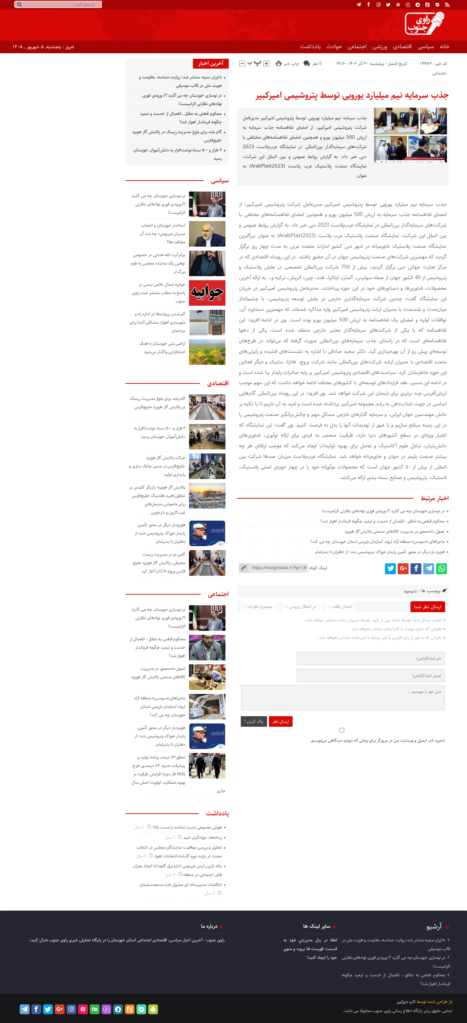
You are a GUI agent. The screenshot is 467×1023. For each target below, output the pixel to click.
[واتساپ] (441, 568)
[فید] (447, 4)
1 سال (140, 827)
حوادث (334, 46)
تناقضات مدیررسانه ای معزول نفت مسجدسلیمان (180, 884)
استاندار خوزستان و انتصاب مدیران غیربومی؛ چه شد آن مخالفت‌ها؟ (162, 234)
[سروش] (417, 4)
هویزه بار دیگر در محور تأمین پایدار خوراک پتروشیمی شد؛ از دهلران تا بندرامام (380, 551)
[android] (153, 1009)
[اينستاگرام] (378, 4)
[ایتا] (427, 4)
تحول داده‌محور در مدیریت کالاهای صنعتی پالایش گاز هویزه (395, 531)
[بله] (437, 4)
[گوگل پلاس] (403, 568)
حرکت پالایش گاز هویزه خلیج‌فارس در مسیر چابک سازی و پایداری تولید (157, 466)
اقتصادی (402, 46)
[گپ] (408, 4)
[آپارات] (398, 4)
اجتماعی (357, 46)
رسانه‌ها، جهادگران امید (202, 837)
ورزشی (380, 46)
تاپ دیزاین (406, 1001)
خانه (444, 46)
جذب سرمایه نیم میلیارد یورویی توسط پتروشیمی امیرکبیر (352, 95)
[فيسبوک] (368, 4)
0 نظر (317, 63)
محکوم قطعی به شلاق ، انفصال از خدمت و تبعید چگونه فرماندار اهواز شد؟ (382, 521)
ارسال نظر (281, 721)
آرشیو (434, 926)
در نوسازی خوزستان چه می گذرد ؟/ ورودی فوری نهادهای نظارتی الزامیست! (383, 510)
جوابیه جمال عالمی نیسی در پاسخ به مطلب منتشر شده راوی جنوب (158, 293)
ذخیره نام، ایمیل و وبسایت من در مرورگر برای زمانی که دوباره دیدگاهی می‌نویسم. (377, 740)
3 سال (141, 856)
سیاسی (426, 46)
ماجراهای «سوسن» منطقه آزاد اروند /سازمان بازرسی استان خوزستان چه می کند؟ (377, 541)
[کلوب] (95, 1009)
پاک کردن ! (253, 721)
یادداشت (310, 46)
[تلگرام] (358, 4)
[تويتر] (388, 4)
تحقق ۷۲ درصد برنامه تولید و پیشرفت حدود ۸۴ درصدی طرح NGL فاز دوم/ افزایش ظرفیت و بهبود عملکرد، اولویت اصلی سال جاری (178, 774)
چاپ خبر (291, 63)
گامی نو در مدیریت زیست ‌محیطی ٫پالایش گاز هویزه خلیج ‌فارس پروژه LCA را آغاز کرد (159, 563)
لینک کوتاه (318, 567)
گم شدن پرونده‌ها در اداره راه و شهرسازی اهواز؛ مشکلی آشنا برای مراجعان (157, 322)
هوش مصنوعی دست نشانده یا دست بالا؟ (187, 827)
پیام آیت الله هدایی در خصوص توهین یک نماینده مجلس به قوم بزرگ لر (158, 263)
